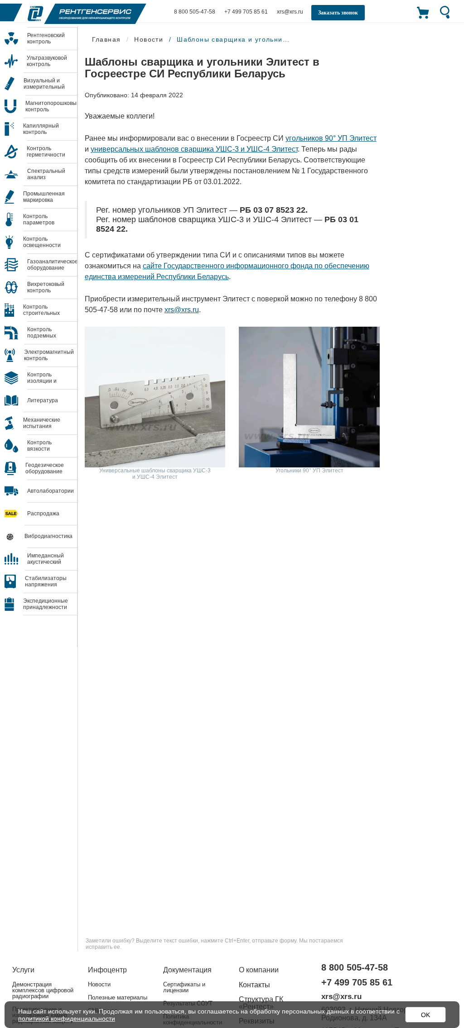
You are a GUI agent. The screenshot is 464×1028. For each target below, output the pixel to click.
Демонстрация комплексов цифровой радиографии (42, 990)
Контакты (254, 985)
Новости (99, 984)
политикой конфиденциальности (66, 1018)
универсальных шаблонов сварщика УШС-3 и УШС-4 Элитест (194, 149)
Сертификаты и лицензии (184, 987)
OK (425, 1014)
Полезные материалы (117, 997)
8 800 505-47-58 (194, 12)
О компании (259, 970)
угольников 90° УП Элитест (331, 138)
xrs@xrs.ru (181, 310)
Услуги (23, 970)
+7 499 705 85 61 (246, 12)
